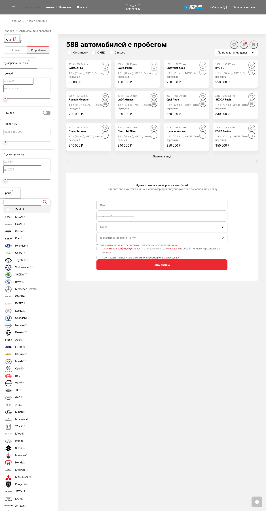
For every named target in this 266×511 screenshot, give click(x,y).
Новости (82, 7)
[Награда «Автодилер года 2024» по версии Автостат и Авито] (193, 7)
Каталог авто (33, 7)
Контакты (65, 7)
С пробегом (38, 50)
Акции (50, 7)
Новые (15, 50)
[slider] (5, 99)
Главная (9, 31)
